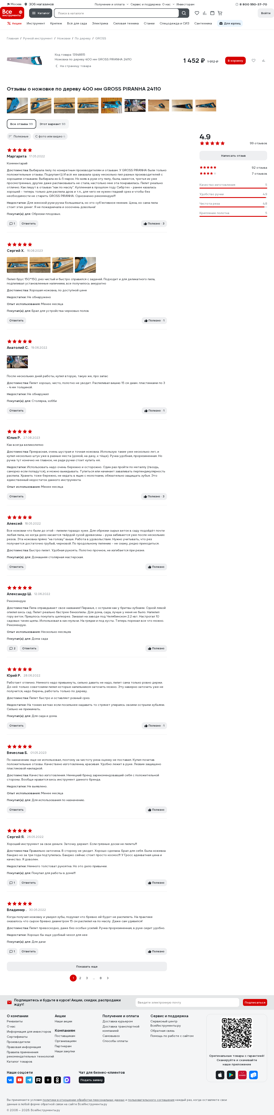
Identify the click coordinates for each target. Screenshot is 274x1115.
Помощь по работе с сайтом (172, 1036)
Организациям (65, 1041)
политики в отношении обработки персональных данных (84, 1100)
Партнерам (63, 1046)
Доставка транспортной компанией (121, 1028)
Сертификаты (17, 1037)
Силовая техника (126, 23)
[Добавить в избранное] (253, 60)
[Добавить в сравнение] (263, 60)
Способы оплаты (115, 1041)
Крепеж (56, 23)
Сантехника (203, 23)
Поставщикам (65, 1036)
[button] (21, 124)
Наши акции (63, 1021)
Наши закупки (65, 1051)
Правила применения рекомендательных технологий (30, 1054)
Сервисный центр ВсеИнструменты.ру (165, 1023)
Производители (18, 1042)
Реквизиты (15, 1021)
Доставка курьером (118, 1021)
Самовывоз (111, 1036)
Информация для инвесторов (29, 1031)
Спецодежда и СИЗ (174, 23)
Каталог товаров (19, 1061)
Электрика (100, 23)
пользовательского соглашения (151, 1100)
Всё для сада (77, 23)
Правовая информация (24, 1047)
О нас (11, 1026)
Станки (149, 23)
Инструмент (36, 23)
